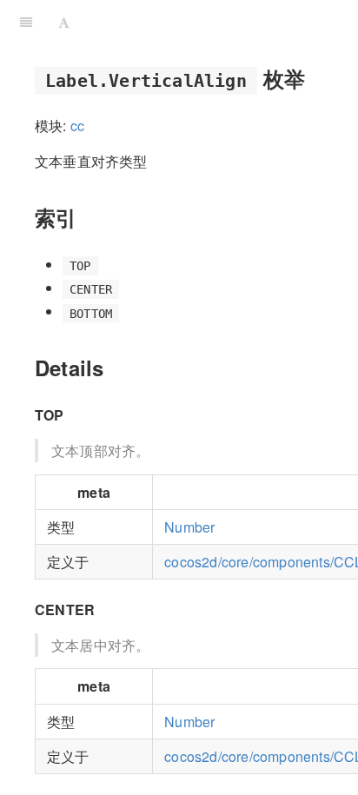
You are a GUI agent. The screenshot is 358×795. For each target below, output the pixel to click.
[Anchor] (315, 78)
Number (189, 527)
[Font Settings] (64, 21)
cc (77, 126)
